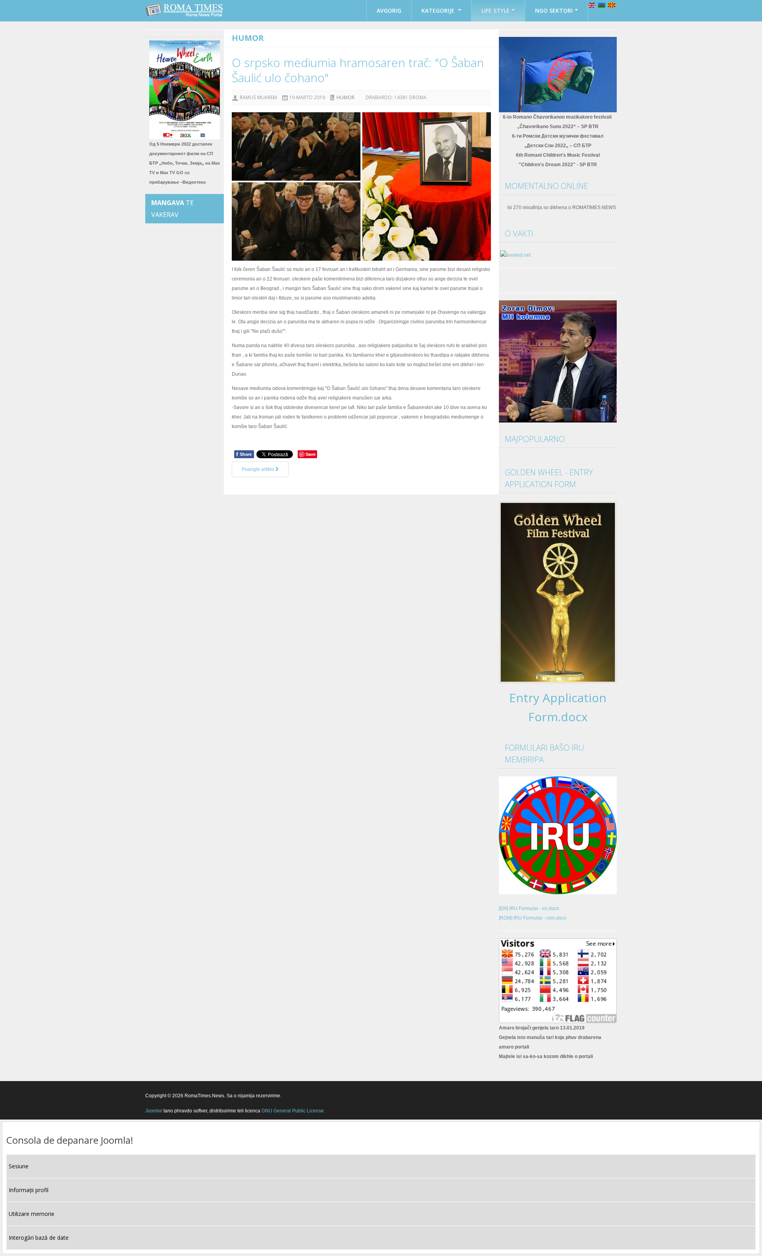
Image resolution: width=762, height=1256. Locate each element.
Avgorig (389, 10)
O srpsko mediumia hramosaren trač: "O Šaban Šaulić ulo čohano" (358, 70)
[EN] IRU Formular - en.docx (529, 908)
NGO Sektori (554, 10)
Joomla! (153, 1111)
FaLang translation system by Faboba (264, 490)
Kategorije (438, 10)
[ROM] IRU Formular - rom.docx (532, 918)
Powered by (581, 1095)
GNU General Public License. (293, 1111)
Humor (345, 97)
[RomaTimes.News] (184, 10)
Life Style (495, 10)
